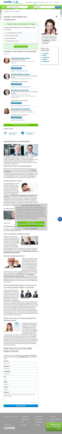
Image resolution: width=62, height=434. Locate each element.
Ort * (5, 376)
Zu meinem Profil (16, 68)
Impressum (53, 416)
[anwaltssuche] (13, 4)
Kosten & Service (39, 419)
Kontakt (52, 422)
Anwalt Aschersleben (15, 11)
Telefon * (6, 382)
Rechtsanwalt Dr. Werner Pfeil (20, 90)
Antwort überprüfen (21, 46)
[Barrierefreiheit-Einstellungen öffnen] (60, 219)
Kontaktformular (46, 40)
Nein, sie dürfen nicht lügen (11, 35)
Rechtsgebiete (29, 2)
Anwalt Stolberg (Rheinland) (22, 86)
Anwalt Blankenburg (21, 70)
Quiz (50, 2)
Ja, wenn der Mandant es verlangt (13, 33)
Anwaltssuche (6, 11)
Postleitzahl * (7, 371)
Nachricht (6, 392)
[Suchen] (58, 7)
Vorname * (6, 361)
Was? (3, 7)
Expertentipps (40, 2)
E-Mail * (6, 387)
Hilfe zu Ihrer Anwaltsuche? (21, 125)
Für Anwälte (56, 2)
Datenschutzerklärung (53, 419)
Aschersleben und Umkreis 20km (13, 133)
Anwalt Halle (20, 120)
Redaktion (52, 424)
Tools (46, 2)
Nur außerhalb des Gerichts (12, 41)
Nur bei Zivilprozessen (10, 38)
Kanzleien (24, 424)
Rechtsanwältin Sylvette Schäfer (20, 58)
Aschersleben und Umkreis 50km (30, 133)
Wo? (31, 7)
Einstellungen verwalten (31, 225)
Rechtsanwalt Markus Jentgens (20, 74)
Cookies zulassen (31, 222)
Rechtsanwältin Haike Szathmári (20, 109)
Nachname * (7, 366)
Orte (35, 2)
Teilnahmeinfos (39, 422)
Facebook (37, 424)
